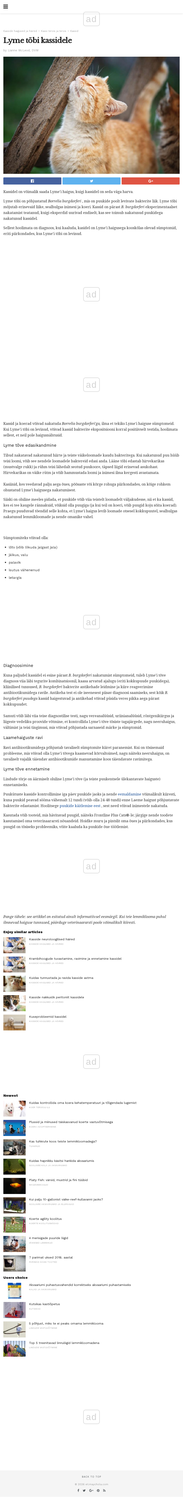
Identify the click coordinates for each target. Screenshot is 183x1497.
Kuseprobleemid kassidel (48, 1016)
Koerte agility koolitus (45, 1219)
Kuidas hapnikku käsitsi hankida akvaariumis (61, 1161)
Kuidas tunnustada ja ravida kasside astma (61, 978)
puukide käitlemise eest (80, 806)
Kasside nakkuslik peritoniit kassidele (56, 997)
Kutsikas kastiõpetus (44, 1304)
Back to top (91, 1476)
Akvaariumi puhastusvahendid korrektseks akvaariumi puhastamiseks (80, 1285)
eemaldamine (129, 794)
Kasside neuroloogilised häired (52, 939)
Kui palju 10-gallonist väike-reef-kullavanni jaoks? (66, 1199)
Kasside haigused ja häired (20, 31)
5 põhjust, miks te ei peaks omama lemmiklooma (66, 1323)
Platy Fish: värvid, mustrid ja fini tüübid (58, 1180)
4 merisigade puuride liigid (48, 1238)
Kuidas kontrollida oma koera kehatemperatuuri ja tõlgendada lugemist (83, 1103)
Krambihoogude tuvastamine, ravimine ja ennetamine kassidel (75, 958)
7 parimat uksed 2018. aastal (51, 1257)
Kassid (74, 31)
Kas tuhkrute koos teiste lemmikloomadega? (63, 1141)
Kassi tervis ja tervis (53, 31)
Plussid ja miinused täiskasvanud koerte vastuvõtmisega (71, 1122)
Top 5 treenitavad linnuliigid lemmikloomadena (64, 1343)
